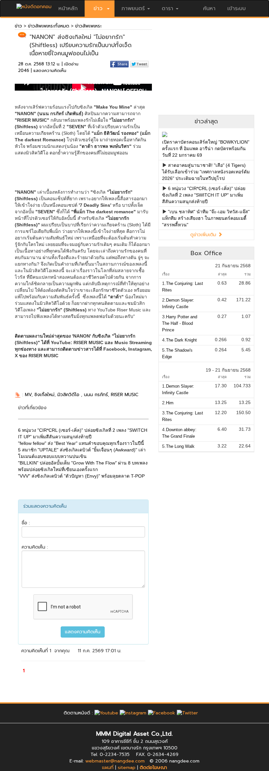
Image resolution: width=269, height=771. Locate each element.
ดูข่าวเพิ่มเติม (204, 234)
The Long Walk (180, 446)
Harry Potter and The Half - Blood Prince (179, 323)
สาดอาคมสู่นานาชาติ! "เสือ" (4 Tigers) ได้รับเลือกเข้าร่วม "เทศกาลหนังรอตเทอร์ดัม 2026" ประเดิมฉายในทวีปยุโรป (206, 172)
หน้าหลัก (68, 8)
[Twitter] (187, 713)
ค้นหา (209, 8)
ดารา (167, 8)
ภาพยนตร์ (133, 8)
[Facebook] (161, 713)
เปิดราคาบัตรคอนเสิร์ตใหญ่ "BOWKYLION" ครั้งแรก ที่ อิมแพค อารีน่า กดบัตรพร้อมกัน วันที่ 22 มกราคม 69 (205, 148)
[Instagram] (133, 713)
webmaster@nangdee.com (115, 761)
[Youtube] (106, 713)
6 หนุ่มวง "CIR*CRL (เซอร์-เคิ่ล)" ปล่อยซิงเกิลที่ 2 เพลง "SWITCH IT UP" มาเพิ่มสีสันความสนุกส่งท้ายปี (203, 195)
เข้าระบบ (236, 8)
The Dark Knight (181, 340)
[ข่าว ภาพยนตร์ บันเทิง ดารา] (34, 5)
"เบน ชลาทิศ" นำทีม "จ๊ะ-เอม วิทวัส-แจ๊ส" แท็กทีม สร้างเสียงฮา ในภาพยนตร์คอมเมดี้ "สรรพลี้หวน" (206, 218)
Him (170, 402)
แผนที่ (108, 767)
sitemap (126, 767)
